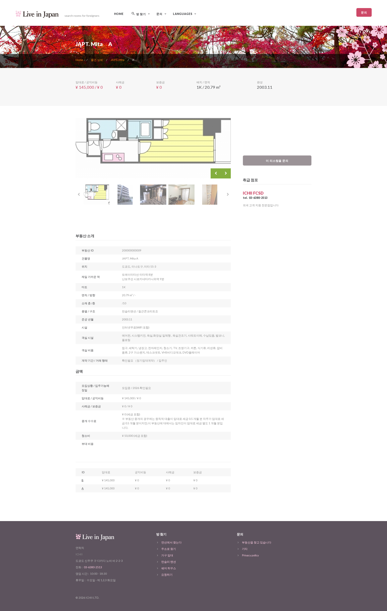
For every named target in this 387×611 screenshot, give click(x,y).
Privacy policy (250, 555)
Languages (182, 14)
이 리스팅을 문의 (277, 160)
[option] (153, 148)
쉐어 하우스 (168, 568)
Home (119, 14)
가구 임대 (167, 555)
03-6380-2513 (258, 197)
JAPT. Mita (117, 60)
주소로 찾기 (168, 549)
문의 (364, 12)
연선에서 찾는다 (171, 542)
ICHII (79, 554)
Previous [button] (216, 173)
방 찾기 (140, 14)
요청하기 (167, 574)
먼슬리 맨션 (168, 561)
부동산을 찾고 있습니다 (256, 542)
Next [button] (226, 173)
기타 (245, 549)
